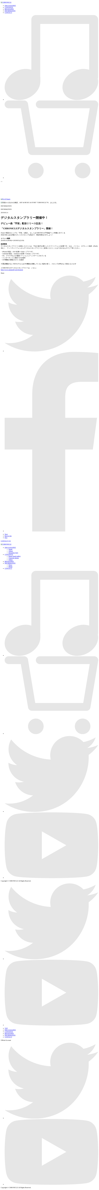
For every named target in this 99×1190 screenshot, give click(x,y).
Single (10, 549)
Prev (6, 538)
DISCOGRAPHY (10, 5)
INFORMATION (10, 11)
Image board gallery (15, 556)
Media (10, 566)
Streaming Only (13, 553)
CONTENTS (9, 7)
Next (6, 534)
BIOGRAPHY (9, 9)
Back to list (8, 536)
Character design (14, 558)
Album (11, 551)
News (10, 565)
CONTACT (8, 12)
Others (11, 560)
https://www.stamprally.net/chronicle (12, 270)
